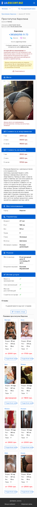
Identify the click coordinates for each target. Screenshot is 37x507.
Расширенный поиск (28, 9)
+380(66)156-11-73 (18, 34)
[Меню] (34, 3)
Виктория (7, 320)
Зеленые (23, 237)
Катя (6, 364)
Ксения (23, 453)
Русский (23, 267)
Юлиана (23, 364)
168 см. (22, 225)
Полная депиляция (24, 246)
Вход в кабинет (10, 504)
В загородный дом (25, 258)
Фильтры (5, 9)
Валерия (23, 409)
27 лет (22, 221)
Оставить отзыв (19, 312)
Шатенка (23, 241)
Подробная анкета (10, 358)
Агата (22, 320)
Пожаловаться (19, 71)
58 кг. (22, 229)
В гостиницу (24, 260)
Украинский (24, 269)
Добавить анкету (15, 501)
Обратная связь (26, 504)
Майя (6, 453)
